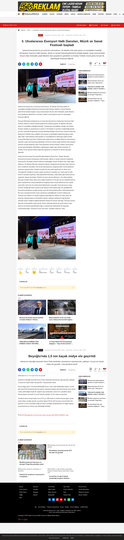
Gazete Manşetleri (84, 489)
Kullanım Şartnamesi (53, 507)
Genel (28, 30)
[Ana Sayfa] (18, 30)
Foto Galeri (94, 25)
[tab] (23, 281)
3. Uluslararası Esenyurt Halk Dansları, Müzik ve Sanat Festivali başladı (51, 30)
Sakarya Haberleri (83, 14)
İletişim (67, 507)
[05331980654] (68, 499)
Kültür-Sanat (23, 492)
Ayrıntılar (65, 538)
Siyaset (52, 14)
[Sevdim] (34, 269)
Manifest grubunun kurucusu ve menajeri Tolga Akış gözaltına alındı (31, 463)
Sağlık (73, 14)
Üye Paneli (116, 25)
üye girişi (39, 287)
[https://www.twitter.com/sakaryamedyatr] (53, 499)
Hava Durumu (83, 486)
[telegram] (32, 64)
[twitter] (23, 64)
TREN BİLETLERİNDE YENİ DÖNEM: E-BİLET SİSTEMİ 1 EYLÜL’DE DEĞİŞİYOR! (29, 343)
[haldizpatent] (22, 519)
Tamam (72, 538)
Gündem (44, 14)
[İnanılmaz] (67, 269)
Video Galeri (82, 25)
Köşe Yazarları (52, 492)
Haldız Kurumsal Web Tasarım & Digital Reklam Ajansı (43, 515)
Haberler (23, 30)
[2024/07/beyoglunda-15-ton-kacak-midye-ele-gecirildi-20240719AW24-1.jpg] (43, 415)
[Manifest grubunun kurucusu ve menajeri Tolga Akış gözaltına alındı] (32, 452)
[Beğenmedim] (43, 269)
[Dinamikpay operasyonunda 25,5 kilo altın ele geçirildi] (62, 446)
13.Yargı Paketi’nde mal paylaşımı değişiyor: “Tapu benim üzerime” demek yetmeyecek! (60, 343)
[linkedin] (36, 64)
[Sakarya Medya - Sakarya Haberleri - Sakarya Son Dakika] (30, 14)
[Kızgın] (51, 269)
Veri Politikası (42, 507)
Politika (101, 14)
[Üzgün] (74, 269)
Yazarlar (105, 25)
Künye (62, 507)
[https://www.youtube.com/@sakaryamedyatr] (61, 499)
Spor (115, 14)
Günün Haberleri (68, 489)
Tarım (94, 14)
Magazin (108, 14)
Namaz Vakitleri (83, 495)
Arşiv (64, 492)
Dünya (67, 14)
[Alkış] (27, 269)
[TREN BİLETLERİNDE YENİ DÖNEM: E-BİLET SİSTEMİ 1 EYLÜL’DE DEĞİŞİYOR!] (32, 331)
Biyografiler (51, 495)
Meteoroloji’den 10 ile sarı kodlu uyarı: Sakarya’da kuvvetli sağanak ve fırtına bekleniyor (61, 319)
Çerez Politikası (74, 507)
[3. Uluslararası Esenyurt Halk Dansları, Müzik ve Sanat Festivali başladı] (47, 86)
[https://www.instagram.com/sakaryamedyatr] (57, 499)
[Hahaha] (59, 269)
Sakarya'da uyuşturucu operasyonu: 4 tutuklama (32, 475)
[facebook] (19, 64)
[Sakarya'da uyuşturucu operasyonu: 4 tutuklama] (32, 470)
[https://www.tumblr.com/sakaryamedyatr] (65, 499)
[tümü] (120, 14)
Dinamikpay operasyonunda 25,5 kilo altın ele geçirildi (60, 451)
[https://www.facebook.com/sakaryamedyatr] (49, 499)
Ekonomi (59, 14)
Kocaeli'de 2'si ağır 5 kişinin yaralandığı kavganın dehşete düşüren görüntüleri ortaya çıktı (60, 477)
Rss (36, 507)
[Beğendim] (20, 269)
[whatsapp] (28, 64)
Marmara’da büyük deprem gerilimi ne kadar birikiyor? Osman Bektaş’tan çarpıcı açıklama (31, 319)
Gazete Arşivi (67, 495)
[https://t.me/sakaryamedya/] (72, 499)
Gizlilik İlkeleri (84, 507)
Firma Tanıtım (23, 489)
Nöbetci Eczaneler (84, 492)
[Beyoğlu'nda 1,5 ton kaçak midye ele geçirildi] (31, 375)
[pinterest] (40, 64)
